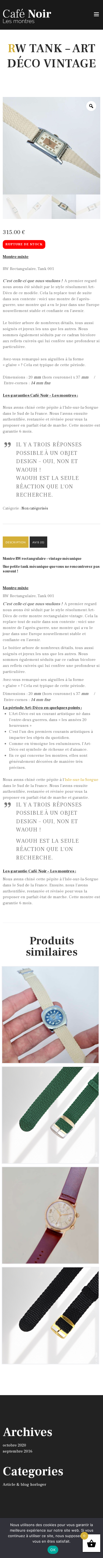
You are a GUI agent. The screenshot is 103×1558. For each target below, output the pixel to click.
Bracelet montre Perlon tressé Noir (50, 1275)
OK (52, 1550)
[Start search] (95, 1207)
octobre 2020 (14, 1445)
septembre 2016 (17, 1451)
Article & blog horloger (24, 1484)
